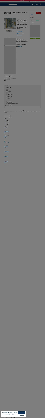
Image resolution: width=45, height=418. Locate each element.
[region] (13, 414)
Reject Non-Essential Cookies (22, 413)
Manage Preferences (22, 415)
